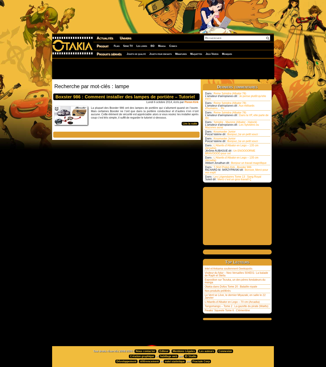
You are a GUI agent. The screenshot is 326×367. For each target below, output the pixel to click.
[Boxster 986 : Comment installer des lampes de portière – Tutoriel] (72, 116)
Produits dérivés (109, 54)
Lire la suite (190, 123)
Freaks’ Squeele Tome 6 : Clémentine (227, 310)
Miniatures (181, 54)
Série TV (128, 46)
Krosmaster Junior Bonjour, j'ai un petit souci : (232, 133)
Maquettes (196, 54)
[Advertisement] (163, 69)
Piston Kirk (191, 102)
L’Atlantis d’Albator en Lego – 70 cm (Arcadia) (232, 302)
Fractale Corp (201, 361)
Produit (103, 46)
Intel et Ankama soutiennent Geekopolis (228, 268)
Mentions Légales (184, 351)
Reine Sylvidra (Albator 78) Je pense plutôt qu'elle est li (235, 96)
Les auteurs (206, 351)
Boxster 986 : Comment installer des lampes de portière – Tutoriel (125, 96)
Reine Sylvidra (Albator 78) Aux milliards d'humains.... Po (229, 105)
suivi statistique (175, 361)
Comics (173, 46)
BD (153, 46)
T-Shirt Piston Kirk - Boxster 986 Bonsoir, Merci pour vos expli (236, 170)
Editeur (164, 351)
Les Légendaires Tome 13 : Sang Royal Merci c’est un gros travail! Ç (233, 178)
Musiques (227, 54)
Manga (162, 46)
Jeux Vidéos (212, 54)
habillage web (168, 356)
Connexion (225, 351)
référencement (149, 361)
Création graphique (142, 356)
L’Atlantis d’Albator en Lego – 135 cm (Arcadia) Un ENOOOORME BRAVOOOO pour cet (231, 149)
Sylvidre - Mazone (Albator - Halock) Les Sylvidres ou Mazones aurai (232, 125)
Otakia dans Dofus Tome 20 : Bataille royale (231, 286)
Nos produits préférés (218, 290)
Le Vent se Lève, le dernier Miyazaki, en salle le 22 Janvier (235, 296)
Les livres (141, 46)
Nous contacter (145, 351)
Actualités (105, 38)
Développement (126, 361)
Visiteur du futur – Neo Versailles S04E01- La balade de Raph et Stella (236, 274)
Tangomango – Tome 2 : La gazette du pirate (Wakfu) (236, 306)
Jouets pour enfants (160, 54)
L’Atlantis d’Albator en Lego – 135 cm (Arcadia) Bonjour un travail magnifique (236, 160)
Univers (125, 38)
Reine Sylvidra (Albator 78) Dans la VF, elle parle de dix (237, 115)
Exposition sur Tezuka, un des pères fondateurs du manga (235, 281)
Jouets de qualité (136, 54)
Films (117, 46)
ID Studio (190, 356)
